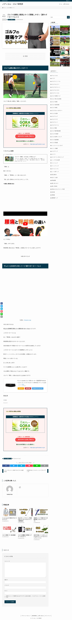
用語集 (53, 195)
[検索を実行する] (68, 17)
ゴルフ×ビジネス (55, 90)
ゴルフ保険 (54, 128)
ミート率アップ (55, 171)
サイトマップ (47, 615)
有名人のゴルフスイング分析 (58, 189)
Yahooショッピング (37, 388)
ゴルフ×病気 (54, 107)
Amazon (21, 388)
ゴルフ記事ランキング (57, 136)
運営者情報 (34, 615)
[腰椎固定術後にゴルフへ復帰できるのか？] (55, 62)
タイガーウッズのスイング (58, 157)
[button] (5, 294)
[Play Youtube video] (25, 224)
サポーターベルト (17, 458)
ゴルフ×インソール (56, 81)
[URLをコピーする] (44, 465)
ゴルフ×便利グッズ (11, 19)
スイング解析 (55, 148)
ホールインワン (55, 168)
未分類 (53, 192)
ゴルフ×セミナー (55, 84)
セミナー (54, 154)
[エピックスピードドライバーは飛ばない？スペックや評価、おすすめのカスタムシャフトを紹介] (55, 51)
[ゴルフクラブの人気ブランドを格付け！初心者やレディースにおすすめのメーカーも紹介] (65, 62)
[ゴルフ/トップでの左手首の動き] (65, 51)
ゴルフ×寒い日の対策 (56, 98)
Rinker (23, 384)
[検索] (69, 1)
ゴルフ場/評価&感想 (56, 130)
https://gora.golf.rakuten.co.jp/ (37, 144)
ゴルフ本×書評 (55, 133)
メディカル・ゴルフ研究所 (12, 4)
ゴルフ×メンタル (55, 93)
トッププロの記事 (56, 160)
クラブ (53, 78)
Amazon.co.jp (27, 320)
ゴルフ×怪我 (54, 101)
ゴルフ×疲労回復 (55, 104)
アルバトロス (55, 75)
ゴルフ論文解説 (55, 139)
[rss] (67, 1)
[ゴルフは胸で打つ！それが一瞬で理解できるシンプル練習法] (65, 41)
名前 (6, 579)
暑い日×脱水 (54, 186)
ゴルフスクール (55, 125)
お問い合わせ (41, 615)
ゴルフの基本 (55, 113)
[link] (20, 487)
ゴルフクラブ (55, 119)
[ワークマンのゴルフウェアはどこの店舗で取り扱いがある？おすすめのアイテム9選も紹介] (55, 31)
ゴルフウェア (55, 116)
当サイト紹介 (55, 177)
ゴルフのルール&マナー (57, 110)
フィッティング (55, 165)
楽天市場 (28, 388)
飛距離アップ (55, 197)
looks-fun (10, 494)
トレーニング (55, 163)
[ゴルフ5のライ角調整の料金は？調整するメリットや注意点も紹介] (65, 31)
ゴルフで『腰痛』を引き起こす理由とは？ (25, 156)
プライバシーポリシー (26, 615)
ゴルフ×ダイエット (56, 87)
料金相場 (54, 180)
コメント (7, 561)
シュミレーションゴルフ (57, 145)
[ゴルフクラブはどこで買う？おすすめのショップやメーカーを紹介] (55, 41)
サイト (5, 590)
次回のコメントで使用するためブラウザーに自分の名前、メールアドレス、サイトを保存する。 (25, 596)
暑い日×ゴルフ (55, 183)
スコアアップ (55, 151)
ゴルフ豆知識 (55, 142)
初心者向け (54, 174)
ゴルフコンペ (55, 122)
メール (6, 585)
